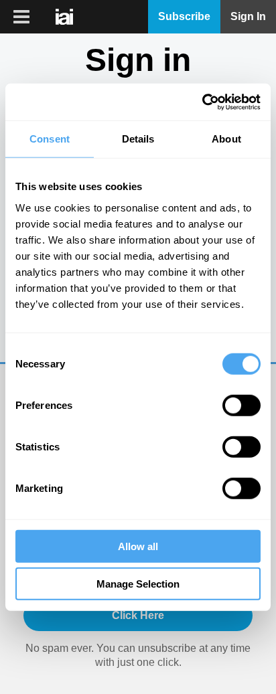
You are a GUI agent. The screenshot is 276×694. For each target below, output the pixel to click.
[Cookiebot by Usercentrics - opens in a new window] (202, 101)
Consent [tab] (49, 139)
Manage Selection (138, 584)
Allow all (138, 545)
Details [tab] (138, 139)
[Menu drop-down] (20, 16)
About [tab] (226, 139)
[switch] (241, 405)
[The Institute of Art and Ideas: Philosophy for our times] (65, 16)
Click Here (138, 615)
